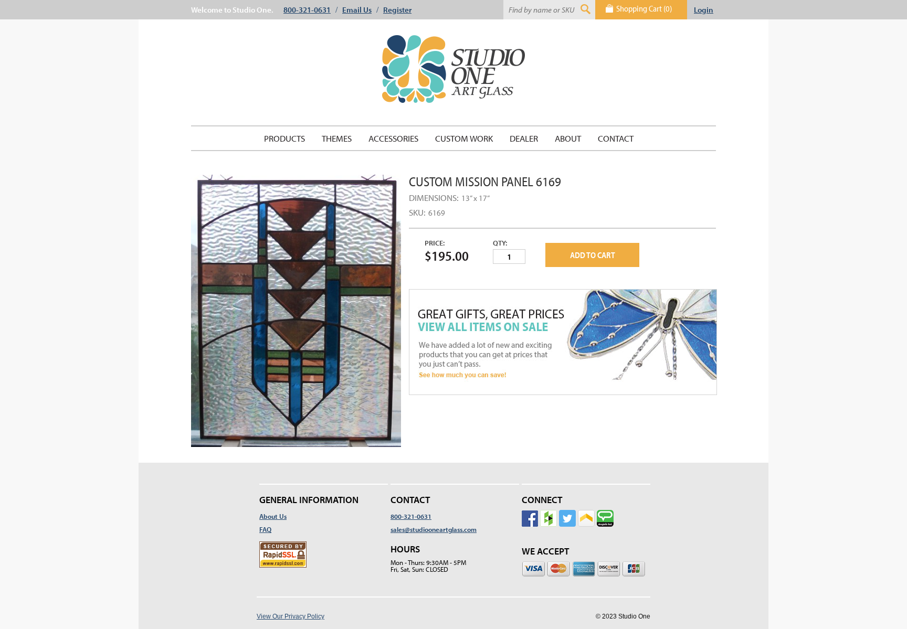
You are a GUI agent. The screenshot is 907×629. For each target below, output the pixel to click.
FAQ (265, 529)
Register (397, 10)
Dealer (524, 138)
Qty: (500, 243)
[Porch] (586, 542)
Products (284, 138)
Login (703, 10)
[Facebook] (530, 542)
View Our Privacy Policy (290, 616)
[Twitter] (567, 542)
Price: (435, 243)
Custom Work (464, 138)
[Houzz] (548, 542)
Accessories (393, 138)
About (568, 138)
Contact (616, 138)
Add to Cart (592, 255)
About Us (273, 516)
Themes (337, 138)
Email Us (357, 10)
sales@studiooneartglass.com (434, 529)
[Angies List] (605, 542)
